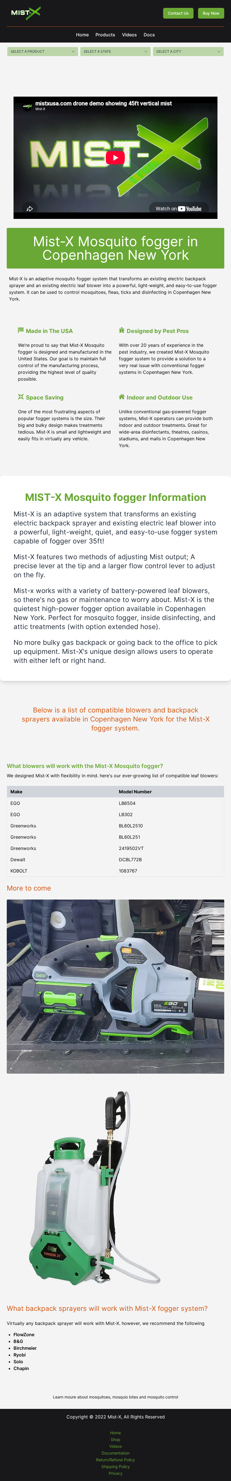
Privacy (116, 1473)
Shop (115, 1439)
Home (82, 34)
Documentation (116, 1453)
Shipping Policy (115, 1466)
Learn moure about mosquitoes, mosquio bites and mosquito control (115, 1397)
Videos (129, 34)
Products (105, 34)
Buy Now (211, 13)
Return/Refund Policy (115, 1459)
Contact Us (178, 13)
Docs (149, 34)
